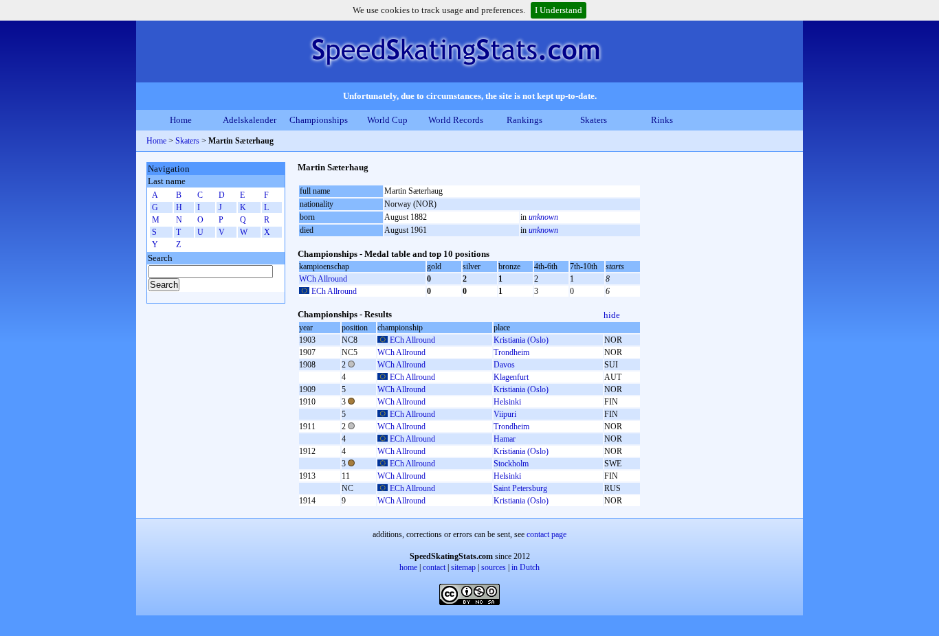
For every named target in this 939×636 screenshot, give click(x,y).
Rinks (662, 120)
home (408, 567)
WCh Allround (323, 279)
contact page (546, 534)
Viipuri (505, 414)
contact (434, 567)
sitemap (463, 567)
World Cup (387, 120)
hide (612, 315)
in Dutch (525, 567)
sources (493, 567)
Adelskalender (249, 120)
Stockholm (511, 463)
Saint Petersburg (520, 488)
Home (181, 120)
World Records (455, 120)
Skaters (593, 120)
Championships (318, 120)
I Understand (558, 10)
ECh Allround (334, 291)
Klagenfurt (511, 377)
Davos (504, 365)
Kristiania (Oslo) (521, 340)
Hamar (505, 439)
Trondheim (511, 352)
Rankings (524, 120)
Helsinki (507, 402)
